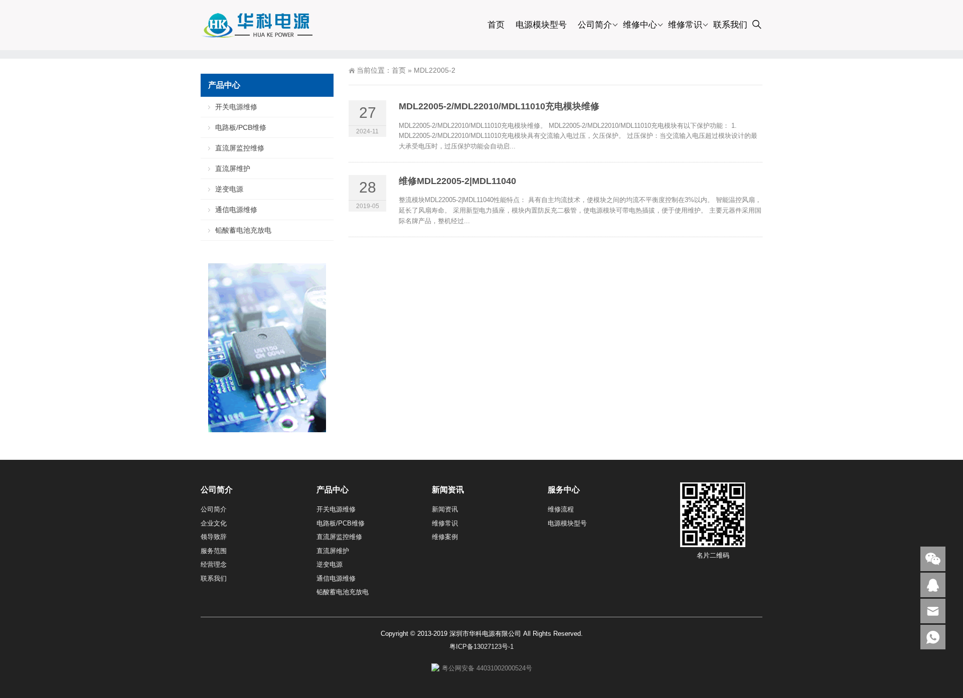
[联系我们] (932, 585)
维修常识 (685, 25)
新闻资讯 (445, 509)
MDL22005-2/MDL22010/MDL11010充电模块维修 (499, 106)
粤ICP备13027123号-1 (481, 646)
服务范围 (214, 551)
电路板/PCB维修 (240, 127)
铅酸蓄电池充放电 (243, 230)
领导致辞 (214, 537)
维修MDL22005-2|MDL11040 (457, 181)
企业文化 (214, 523)
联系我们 (730, 25)
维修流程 (561, 509)
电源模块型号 (541, 25)
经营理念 (214, 564)
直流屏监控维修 (239, 148)
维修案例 (445, 537)
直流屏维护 (232, 168)
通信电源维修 (236, 210)
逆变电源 (229, 189)
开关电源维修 (236, 107)
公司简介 (595, 25)
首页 (496, 25)
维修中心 (640, 25)
